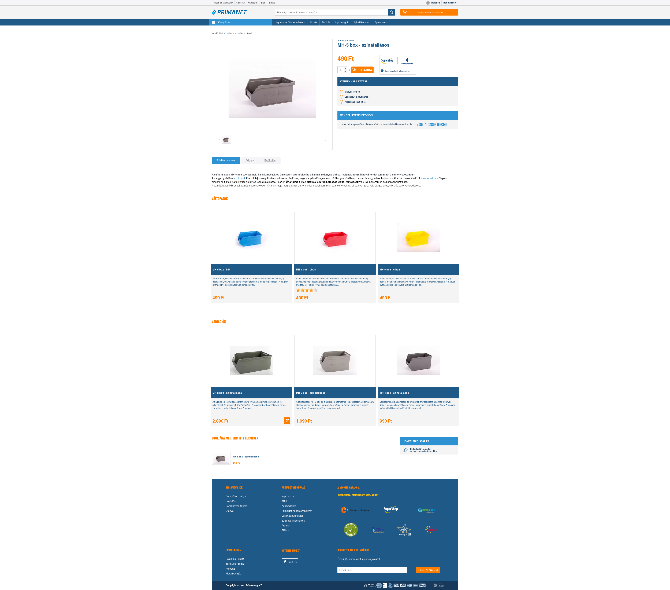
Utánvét (230, 510)
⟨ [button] (219, 140)
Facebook (292, 561)
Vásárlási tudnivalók (223, 2)
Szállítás (240, 2)
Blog (263, 2)
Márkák (326, 22)
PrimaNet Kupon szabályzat (297, 510)
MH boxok (239, 178)
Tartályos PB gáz (235, 563)
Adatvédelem (289, 506)
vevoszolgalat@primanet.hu (423, 450)
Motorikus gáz (233, 573)
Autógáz (230, 568)
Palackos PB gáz (235, 558)
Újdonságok (341, 22)
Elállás (272, 2)
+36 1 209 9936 (431, 124)
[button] (345, 68)
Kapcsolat (253, 2)
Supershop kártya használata (397, 70)
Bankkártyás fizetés (236, 506)
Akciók (313, 22)
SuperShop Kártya (236, 496)
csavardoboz (428, 178)
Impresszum (288, 496)
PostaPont (231, 501)
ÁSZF (285, 501)
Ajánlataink (381, 22)
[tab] (226, 160)
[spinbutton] (341, 69)
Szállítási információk (293, 520)
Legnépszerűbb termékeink (290, 22)
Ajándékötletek (361, 22)
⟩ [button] (325, 140)
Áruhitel (286, 525)
